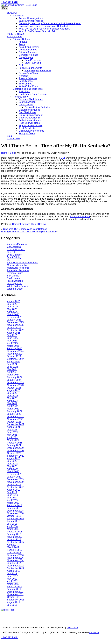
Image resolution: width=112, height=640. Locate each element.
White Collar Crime (28, 86)
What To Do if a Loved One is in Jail (37, 31)
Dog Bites (12, 252)
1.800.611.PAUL (9, 2)
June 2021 (12, 432)
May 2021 (12, 435)
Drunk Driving (38, 224)
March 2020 (13, 471)
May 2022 (12, 403)
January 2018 (14, 534)
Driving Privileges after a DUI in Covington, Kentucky (28, 231)
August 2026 (13, 301)
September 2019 (15, 487)
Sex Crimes (13, 275)
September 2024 (15, 359)
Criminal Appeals (27, 52)
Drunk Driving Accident (30, 115)
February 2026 (14, 317)
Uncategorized (14, 283)
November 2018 (15, 513)
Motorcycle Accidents (30, 117)
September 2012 (15, 568)
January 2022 (14, 414)
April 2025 (12, 343)
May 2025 (12, 340)
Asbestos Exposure (17, 244)
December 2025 (15, 322)
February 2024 (14, 377)
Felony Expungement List (37, 70)
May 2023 (12, 398)
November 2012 (15, 565)
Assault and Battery (29, 47)
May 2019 (12, 497)
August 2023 (13, 390)
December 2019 (15, 479)
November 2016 (15, 558)
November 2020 (15, 450)
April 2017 (12, 544)
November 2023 (15, 385)
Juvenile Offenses (28, 78)
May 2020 (12, 466)
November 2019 (15, 482)
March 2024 (13, 374)
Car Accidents (26, 104)
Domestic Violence (28, 55)
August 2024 (13, 361)
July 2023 (12, 393)
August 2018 (13, 521)
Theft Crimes (25, 83)
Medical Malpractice (17, 265)
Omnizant (94, 632)
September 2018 (15, 518)
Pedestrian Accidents (30, 120)
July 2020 (12, 461)
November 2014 (15, 560)
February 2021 (14, 442)
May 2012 (12, 578)
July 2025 (12, 335)
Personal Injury (20, 96)
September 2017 (15, 542)
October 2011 (14, 597)
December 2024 (15, 351)
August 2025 (13, 333)
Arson (22, 44)
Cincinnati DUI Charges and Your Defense (25, 229)
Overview (12, 13)
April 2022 (12, 406)
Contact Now (13, 138)
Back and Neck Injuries (31, 99)
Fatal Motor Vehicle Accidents (22, 262)
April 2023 (12, 401)
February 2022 (14, 411)
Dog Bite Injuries (27, 112)
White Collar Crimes (17, 286)
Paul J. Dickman (15, 34)
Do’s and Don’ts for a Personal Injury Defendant (43, 26)
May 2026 (12, 309)
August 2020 (13, 458)
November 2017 (15, 537)
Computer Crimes (28, 49)
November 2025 (15, 325)
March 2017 (13, 547)
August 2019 (13, 490)
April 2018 (12, 526)
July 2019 (12, 492)
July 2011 (12, 605)
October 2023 (14, 388)
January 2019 (14, 508)
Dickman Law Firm (80, 216)
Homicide (24, 76)
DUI (21, 65)
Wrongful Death (27, 133)
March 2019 (13, 503)
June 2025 (12, 338)
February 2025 (14, 348)
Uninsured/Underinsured (31, 131)
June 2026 (12, 306)
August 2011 (13, 602)
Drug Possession (33, 60)
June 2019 (12, 495)
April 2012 (12, 581)
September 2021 (15, 424)
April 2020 (12, 469)
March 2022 (13, 408)
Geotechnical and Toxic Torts (28, 89)
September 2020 (15, 456)
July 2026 (12, 304)
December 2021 (15, 416)
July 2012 (12, 573)
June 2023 (12, 395)
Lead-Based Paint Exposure (33, 94)
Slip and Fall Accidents (30, 125)
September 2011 (15, 599)
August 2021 (13, 427)
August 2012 (13, 571)
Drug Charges (26, 57)
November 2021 (15, 419)
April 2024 (12, 372)
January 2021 (14, 445)
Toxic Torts (24, 91)
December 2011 (15, 592)
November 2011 (15, 594)
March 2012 (13, 584)
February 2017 (14, 550)
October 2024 (14, 356)
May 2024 (12, 369)
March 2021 (13, 440)
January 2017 (14, 552)
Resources (18, 15)
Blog (9, 136)
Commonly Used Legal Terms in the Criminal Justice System (50, 23)
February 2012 (14, 586)
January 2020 (14, 476)
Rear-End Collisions (29, 123)
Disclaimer (72, 627)
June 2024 (12, 367)
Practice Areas (14, 36)
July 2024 (12, 364)
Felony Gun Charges (29, 73)
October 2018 (14, 516)
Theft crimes (13, 278)
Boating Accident (27, 102)
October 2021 (14, 422)
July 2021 (12, 429)
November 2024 (15, 353)
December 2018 (15, 510)
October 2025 (14, 327)
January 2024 (14, 380)
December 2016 (15, 555)
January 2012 (14, 589)
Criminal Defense (22, 39)
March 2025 (13, 346)
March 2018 (13, 529)
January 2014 (14, 563)
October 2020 (14, 453)
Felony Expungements (30, 68)
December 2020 (15, 448)
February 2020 (14, 474)
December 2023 (15, 382)
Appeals (23, 42)
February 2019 (14, 505)
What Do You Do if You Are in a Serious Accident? (44, 28)
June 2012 (12, 576)
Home (4, 153)
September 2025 (15, 330)
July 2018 (12, 524)
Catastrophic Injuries (29, 110)
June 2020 (12, 463)
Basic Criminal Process (31, 21)
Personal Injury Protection (37, 107)
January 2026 (14, 319)
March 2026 (13, 314)
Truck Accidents (27, 128)
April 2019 (12, 500)
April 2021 (12, 437)
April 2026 (12, 312)
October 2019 (14, 484)
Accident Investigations (31, 18)
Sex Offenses (26, 81)
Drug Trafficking (32, 62)
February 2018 (14, 531)
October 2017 (14, 539)
